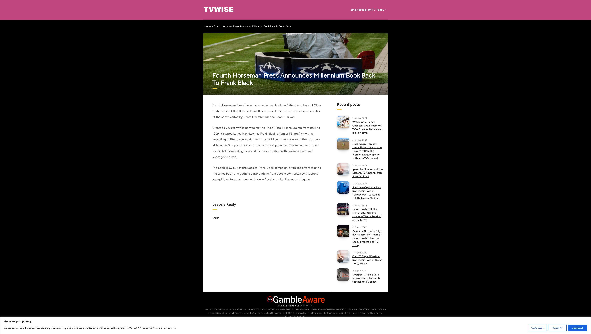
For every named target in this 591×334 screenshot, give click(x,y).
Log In (215, 217)
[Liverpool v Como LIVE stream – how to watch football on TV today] (343, 274)
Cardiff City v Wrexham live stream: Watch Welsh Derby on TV (367, 260)
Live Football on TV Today (367, 9)
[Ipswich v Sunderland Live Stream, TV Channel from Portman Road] (343, 169)
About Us (282, 306)
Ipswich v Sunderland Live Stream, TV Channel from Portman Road (367, 173)
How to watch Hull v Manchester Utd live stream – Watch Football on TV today (366, 214)
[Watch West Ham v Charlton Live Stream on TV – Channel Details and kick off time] (343, 122)
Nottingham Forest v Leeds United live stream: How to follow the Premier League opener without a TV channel (367, 151)
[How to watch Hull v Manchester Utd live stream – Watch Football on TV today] (343, 209)
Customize (536, 328)
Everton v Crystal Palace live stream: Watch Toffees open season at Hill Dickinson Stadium (366, 193)
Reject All (557, 328)
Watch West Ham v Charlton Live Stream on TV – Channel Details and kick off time (367, 127)
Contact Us (293, 306)
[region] (295, 325)
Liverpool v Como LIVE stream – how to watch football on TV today (366, 278)
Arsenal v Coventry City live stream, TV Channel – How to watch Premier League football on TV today (367, 238)
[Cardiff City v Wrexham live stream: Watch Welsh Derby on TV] (343, 256)
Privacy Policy (306, 306)
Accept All (577, 328)
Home (208, 26)
